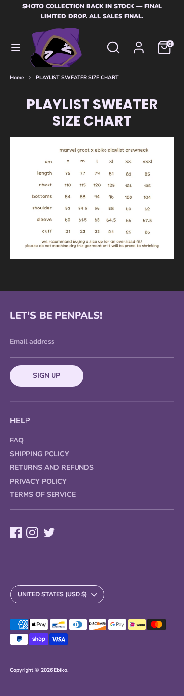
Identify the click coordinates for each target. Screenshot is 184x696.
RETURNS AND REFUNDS (52, 467)
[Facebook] (16, 532)
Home (17, 77)
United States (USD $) (52, 594)
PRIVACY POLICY (38, 481)
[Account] (139, 42)
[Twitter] (49, 532)
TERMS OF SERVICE (43, 494)
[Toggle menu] (16, 47)
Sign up (46, 375)
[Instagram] (32, 532)
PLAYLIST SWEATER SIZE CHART (77, 77)
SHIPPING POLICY (39, 454)
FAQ (17, 440)
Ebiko (60, 669)
